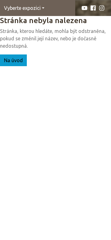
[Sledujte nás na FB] (93, 8)
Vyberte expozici (22, 8)
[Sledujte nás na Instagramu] (101, 8)
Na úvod (13, 60)
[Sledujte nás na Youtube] (84, 8)
